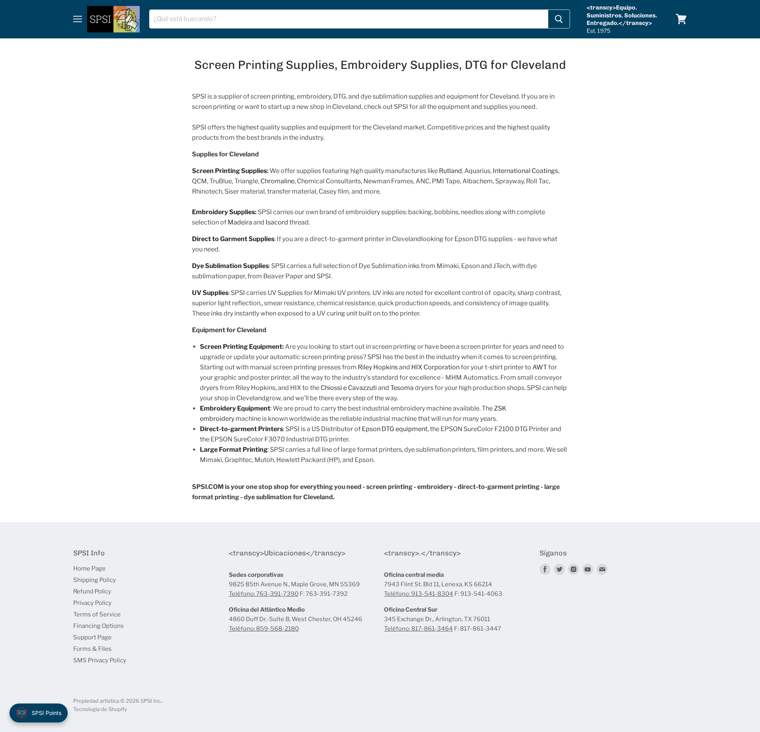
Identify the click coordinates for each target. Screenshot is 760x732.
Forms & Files (92, 648)
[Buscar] (559, 19)
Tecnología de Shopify (100, 709)
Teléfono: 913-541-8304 (418, 593)
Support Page (92, 637)
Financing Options (98, 625)
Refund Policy (92, 591)
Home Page (89, 568)
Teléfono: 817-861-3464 (418, 628)
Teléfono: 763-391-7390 (263, 593)
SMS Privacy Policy (99, 660)
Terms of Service (97, 614)
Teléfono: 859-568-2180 (264, 628)
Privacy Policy (92, 603)
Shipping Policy (94, 580)
